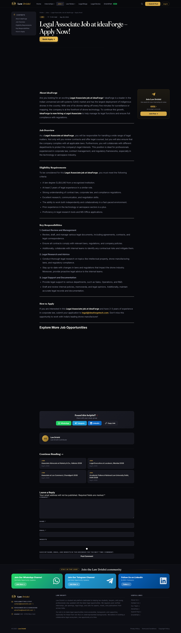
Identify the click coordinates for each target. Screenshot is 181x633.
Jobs (60, 4)
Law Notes (70, 4)
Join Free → (153, 114)
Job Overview (20, 22)
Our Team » (135, 606)
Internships (49, 4)
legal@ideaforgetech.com (95, 313)
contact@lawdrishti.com (23, 604)
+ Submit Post (152, 4)
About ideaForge (21, 19)
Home (38, 4)
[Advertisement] (87, 67)
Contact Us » (135, 603)
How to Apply (20, 31)
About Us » (135, 600)
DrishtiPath (110, 4)
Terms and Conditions (149, 629)
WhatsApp (65, 423)
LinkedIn (96, 423)
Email (43, 530)
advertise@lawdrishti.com (23, 610)
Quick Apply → (48, 39)
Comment (44, 497)
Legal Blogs (83, 4)
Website (43, 539)
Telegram (81, 423)
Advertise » (135, 609)
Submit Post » (136, 612)
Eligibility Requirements (24, 25)
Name (43, 521)
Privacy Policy (135, 629)
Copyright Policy (164, 629)
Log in (165, 4)
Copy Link (111, 423)
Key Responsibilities (22, 28)
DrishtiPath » (135, 615)
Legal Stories (95, 4)
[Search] (142, 4)
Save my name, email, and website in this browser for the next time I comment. (77, 552)
